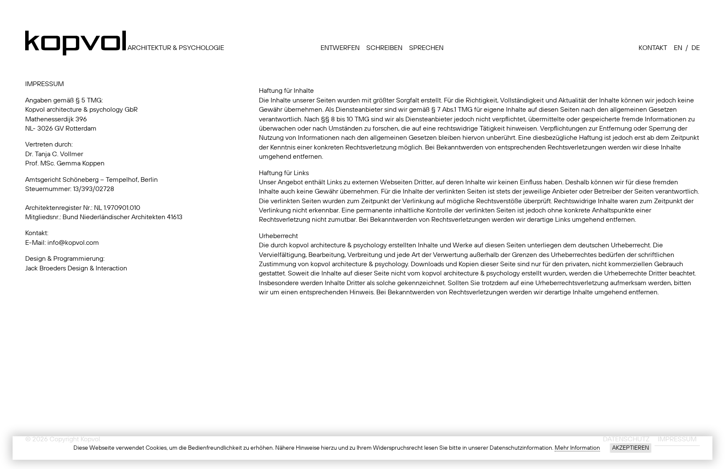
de (695, 48)
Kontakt (653, 48)
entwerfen (340, 48)
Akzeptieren (630, 448)
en (678, 48)
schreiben (384, 48)
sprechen (426, 48)
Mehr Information (577, 448)
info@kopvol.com (73, 243)
